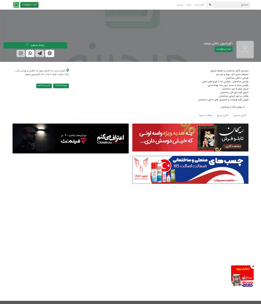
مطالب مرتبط (205, 115)
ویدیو (179, 5)
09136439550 (61, 86)
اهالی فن (200, 5)
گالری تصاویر (239, 115)
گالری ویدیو (222, 115)
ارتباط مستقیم (37, 45)
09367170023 (44, 86)
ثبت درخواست (29, 5)
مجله (189, 5)
